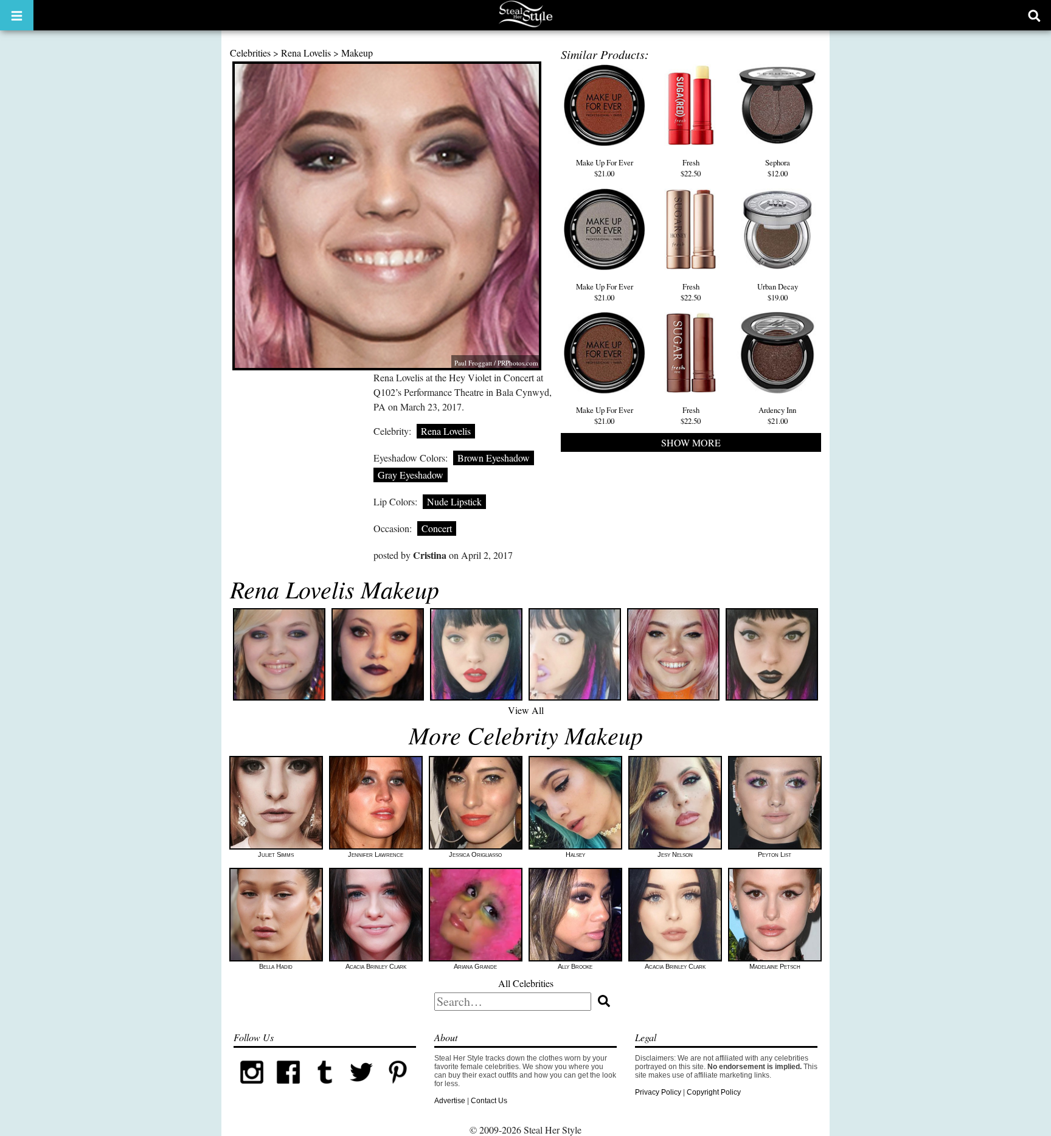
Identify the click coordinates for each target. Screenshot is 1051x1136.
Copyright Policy (714, 1092)
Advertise (449, 1100)
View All (526, 710)
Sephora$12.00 (777, 168)
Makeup (357, 52)
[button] (16, 15)
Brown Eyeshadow (493, 457)
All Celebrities (525, 983)
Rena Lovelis (306, 52)
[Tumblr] (325, 1088)
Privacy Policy (658, 1092)
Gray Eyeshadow (410, 474)
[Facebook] (288, 1088)
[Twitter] (361, 1088)
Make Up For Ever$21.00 (604, 168)
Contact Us (489, 1100)
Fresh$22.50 (691, 168)
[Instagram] (252, 1088)
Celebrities (250, 52)
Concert (436, 528)
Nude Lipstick (454, 501)
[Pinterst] (398, 1088)
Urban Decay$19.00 (777, 292)
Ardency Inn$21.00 (777, 415)
